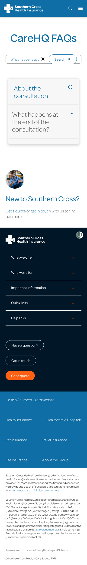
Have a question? (24, 345)
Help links (18, 317)
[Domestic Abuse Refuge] (79, 235)
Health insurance (19, 419)
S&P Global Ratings (46, 529)
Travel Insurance (54, 439)
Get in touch (20, 360)
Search (60, 59)
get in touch (41, 210)
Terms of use (13, 550)
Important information (28, 287)
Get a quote (16, 210)
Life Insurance (16, 460)
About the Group (55, 460)
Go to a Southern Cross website (30, 399)
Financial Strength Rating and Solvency (47, 550)
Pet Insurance (16, 439)
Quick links (19, 302)
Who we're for (21, 272)
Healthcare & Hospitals (64, 419)
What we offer (22, 257)
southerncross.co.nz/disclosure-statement (34, 490)
